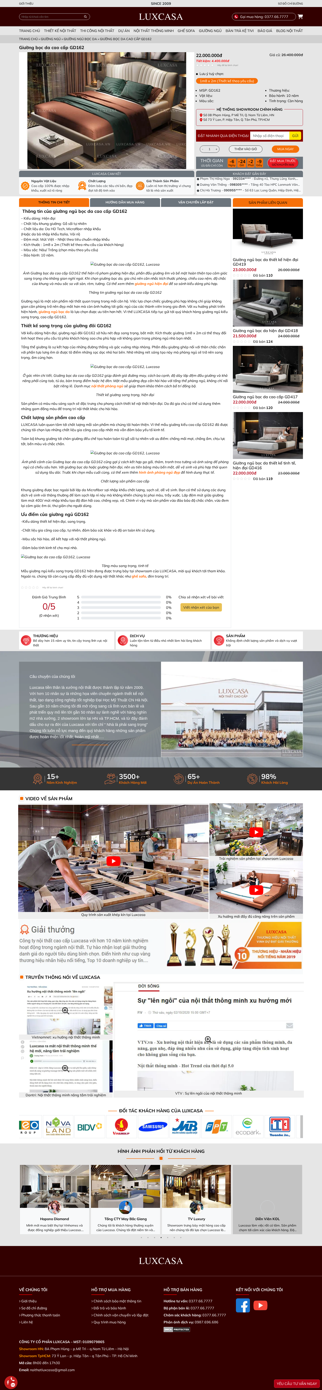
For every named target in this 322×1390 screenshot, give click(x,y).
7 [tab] (181, 1237)
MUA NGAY (285, 149)
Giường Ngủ (210, 30)
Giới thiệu (26, 3)
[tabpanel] (249, 58)
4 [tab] (161, 1237)
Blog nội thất (289, 30)
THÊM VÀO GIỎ (245, 149)
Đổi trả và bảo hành (110, 1308)
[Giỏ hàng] (300, 16)
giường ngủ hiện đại (151, 283)
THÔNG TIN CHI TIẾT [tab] (54, 202)
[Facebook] (243, 1305)
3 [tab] (154, 1237)
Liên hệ (27, 1322)
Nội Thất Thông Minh (154, 30)
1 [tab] (141, 1237)
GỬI (295, 135)
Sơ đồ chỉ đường (290, 3)
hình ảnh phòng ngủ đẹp (159, 472)
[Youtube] (260, 1305)
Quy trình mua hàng (110, 1322)
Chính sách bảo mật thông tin (117, 1301)
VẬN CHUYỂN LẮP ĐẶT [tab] (196, 202)
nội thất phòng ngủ (107, 386)
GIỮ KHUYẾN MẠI (283, 162)
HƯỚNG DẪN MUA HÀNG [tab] (125, 202)
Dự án (124, 30)
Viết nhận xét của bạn (201, 607)
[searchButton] (85, 16)
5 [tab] (167, 1237)
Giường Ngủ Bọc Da (80, 39)
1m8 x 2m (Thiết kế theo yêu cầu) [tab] (227, 81)
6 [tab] (174, 1237)
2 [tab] (148, 1237)
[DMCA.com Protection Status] (177, 1329)
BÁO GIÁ (265, 30)
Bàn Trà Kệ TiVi (240, 30)
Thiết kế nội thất (60, 30)
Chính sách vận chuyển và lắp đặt (121, 1315)
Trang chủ (29, 30)
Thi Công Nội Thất (97, 30)
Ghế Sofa (186, 30)
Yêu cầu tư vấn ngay (297, 1383)
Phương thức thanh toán (40, 1315)
